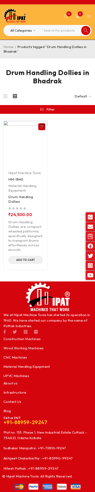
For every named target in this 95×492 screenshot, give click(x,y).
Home (8, 47)
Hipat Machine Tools (24, 173)
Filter (50, 109)
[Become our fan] (4, 331)
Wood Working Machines (23, 348)
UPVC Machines (16, 376)
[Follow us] (15, 331)
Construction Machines (22, 339)
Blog (7, 411)
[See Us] (25, 331)
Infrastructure (15, 392)
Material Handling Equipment (22, 188)
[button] (25, 260)
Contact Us (12, 401)
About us (10, 383)
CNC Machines (15, 357)
